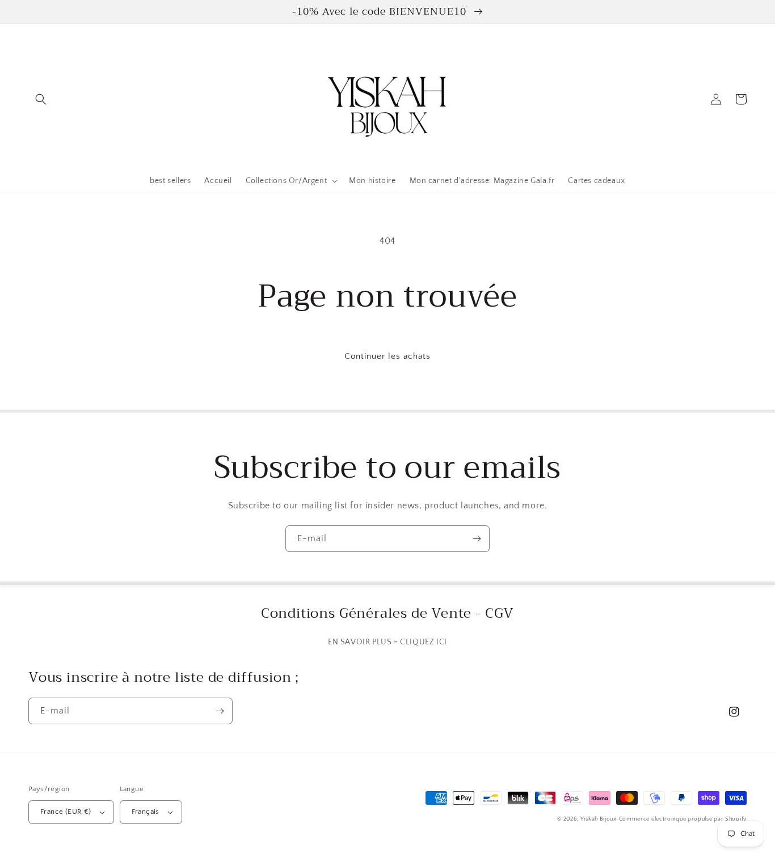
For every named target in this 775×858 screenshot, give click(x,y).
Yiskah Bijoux (598, 819)
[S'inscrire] (476, 538)
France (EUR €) (65, 811)
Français (145, 811)
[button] (40, 99)
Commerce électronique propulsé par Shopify (683, 819)
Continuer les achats (387, 356)
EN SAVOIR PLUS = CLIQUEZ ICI (387, 642)
